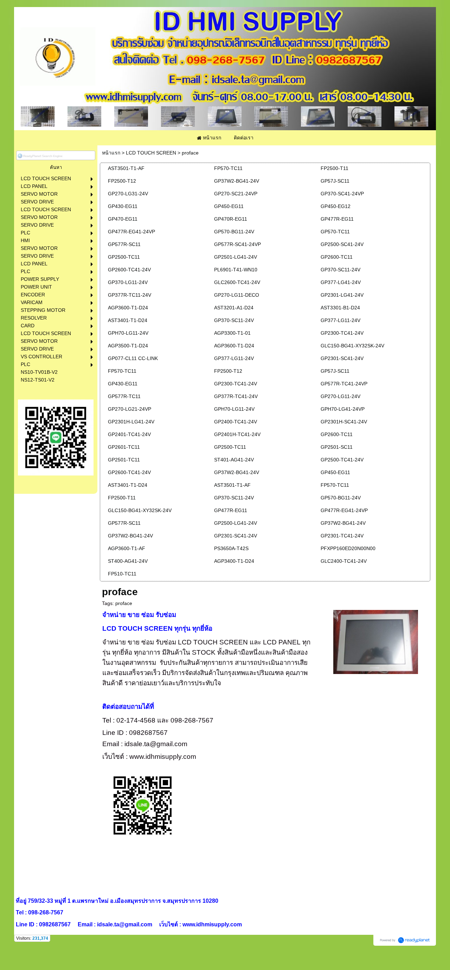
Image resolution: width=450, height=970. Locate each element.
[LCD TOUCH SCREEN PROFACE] (375, 641)
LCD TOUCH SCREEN (151, 153)
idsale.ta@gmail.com (155, 744)
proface (123, 603)
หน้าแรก (111, 153)
